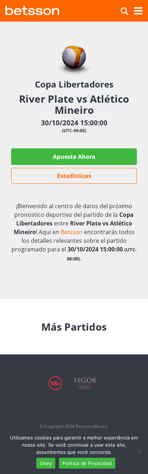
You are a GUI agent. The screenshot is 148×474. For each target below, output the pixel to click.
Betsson (72, 232)
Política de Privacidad (87, 463)
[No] (139, 451)
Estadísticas (74, 176)
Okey (46, 463)
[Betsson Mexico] (32, 9)
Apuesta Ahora (74, 157)
